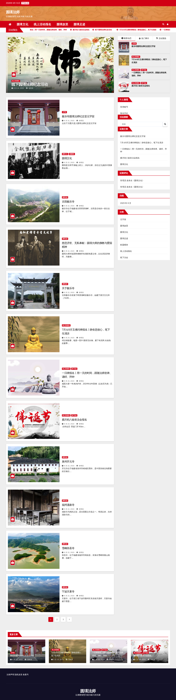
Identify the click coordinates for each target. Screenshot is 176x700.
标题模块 (71, 154)
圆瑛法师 (13, 12)
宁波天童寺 (68, 591)
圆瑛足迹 (79, 24)
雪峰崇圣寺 (68, 548)
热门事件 (145, 38)
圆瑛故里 (62, 24)
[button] (163, 24)
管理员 (30, 88)
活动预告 (162, 38)
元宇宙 (134, 43)
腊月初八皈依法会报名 (141, 86)
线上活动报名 (42, 24)
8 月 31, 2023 (69, 120)
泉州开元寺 (68, 461)
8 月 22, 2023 (69, 162)
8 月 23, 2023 (19, 88)
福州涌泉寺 (68, 504)
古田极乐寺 (68, 201)
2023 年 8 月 (125, 203)
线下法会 (144, 69)
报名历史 (124, 113)
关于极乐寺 (68, 288)
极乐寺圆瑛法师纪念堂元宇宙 (143, 46)
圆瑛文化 (22, 24)
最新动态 (127, 38)
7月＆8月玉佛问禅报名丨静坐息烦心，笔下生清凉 (52, 84)
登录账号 (124, 107)
